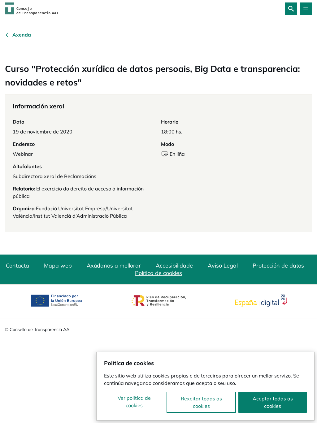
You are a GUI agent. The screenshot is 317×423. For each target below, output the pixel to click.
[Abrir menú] (306, 8)
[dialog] (205, 386)
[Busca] (291, 8)
